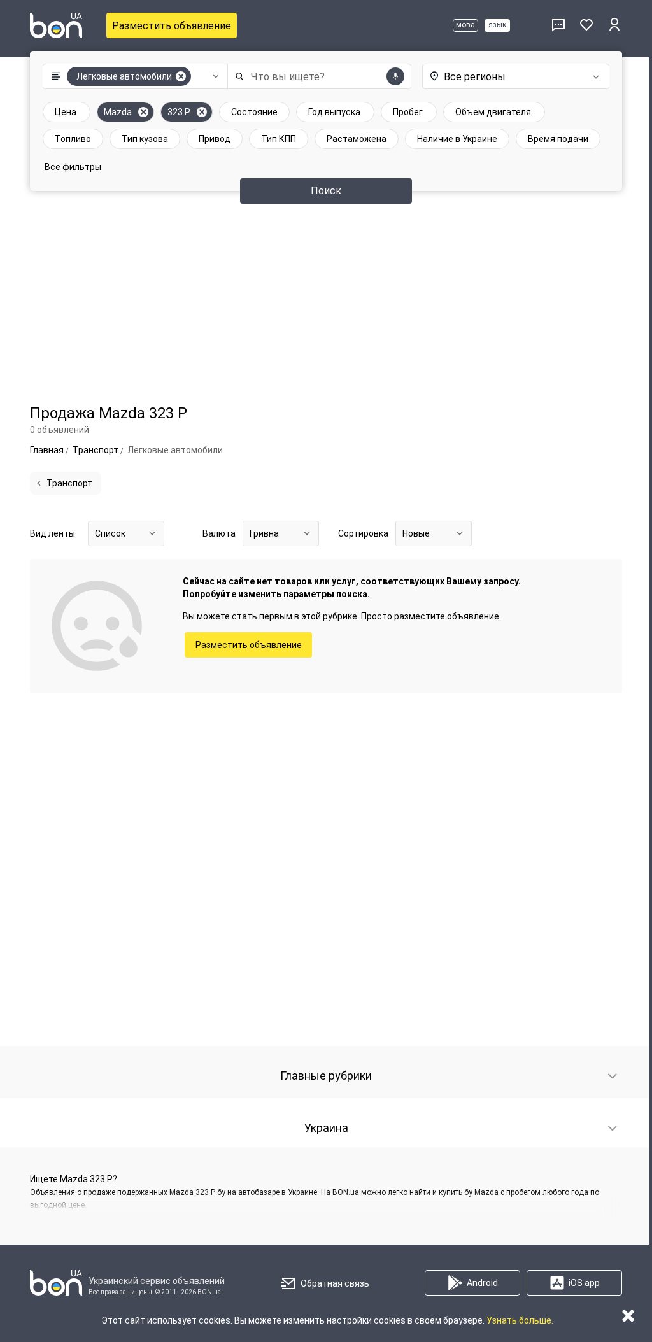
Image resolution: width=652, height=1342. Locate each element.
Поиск (326, 191)
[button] (132, 76)
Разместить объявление (171, 26)
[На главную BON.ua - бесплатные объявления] (56, 25)
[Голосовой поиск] (395, 76)
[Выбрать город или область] (514, 76)
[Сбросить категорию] (181, 76)
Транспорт (69, 483)
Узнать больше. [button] (519, 1320)
